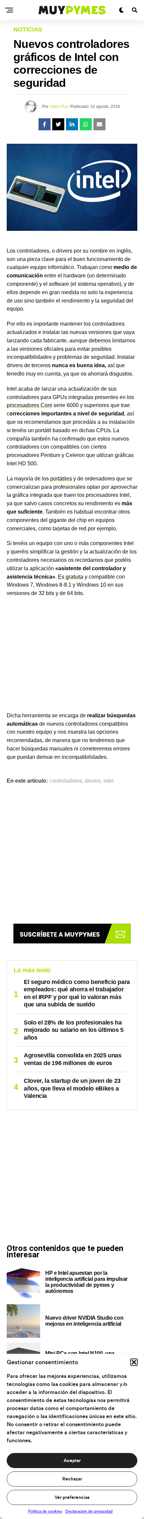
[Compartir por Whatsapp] (86, 124)
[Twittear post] (58, 124)
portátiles (61, 478)
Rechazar (72, 1479)
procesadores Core (29, 405)
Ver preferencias (72, 1497)
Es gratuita (70, 577)
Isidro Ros (59, 106)
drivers (93, 781)
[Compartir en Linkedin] (72, 124)
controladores (66, 781)
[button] (134, 1362)
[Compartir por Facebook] (45, 124)
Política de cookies (45, 1511)
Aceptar (72, 1460)
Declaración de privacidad (89, 1511)
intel (108, 781)
